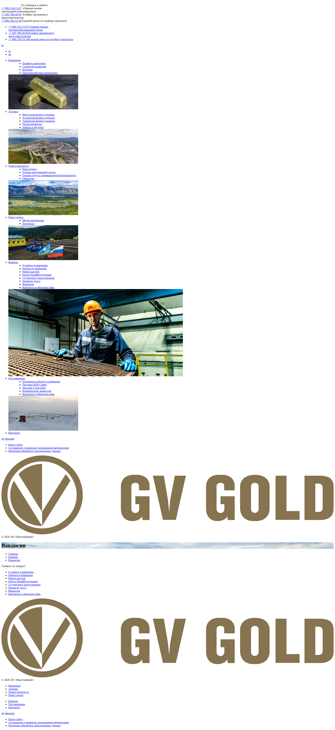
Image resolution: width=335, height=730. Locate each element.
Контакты (14, 432)
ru (2, 45)
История (27, 69)
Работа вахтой (30, 271)
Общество (28, 178)
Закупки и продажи (34, 387)
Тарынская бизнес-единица (38, 120)
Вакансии (28, 284)
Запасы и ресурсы (33, 127)
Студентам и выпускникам (38, 277)
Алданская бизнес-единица (38, 117)
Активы (13, 111)
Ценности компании (34, 268)
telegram (9, 438)
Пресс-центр (15, 217)
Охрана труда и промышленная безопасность (49, 175)
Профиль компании (34, 63)
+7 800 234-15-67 (11, 8)
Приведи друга (31, 281)
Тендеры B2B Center (34, 384)
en (9, 54)
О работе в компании (35, 265)
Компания (14, 60)
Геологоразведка (32, 124)
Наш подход (29, 169)
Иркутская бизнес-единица (38, 114)
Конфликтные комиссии (36, 391)
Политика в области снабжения (41, 381)
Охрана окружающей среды (38, 172)
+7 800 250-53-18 (11, 20)
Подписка (28, 223)
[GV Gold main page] (11, 5)
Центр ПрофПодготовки (37, 274)
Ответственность (18, 165)
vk (2, 438)
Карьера (13, 262)
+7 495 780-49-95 (11, 14)
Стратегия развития (34, 66)
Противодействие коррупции (39, 72)
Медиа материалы (33, 220)
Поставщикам (16, 378)
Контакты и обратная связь (38, 287)
